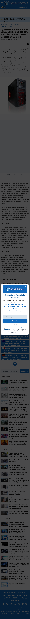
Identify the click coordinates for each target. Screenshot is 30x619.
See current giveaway (15, 311)
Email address (7, 313)
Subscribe (15, 321)
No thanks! (15, 325)
